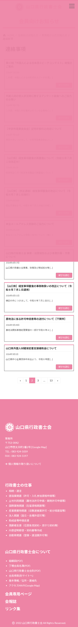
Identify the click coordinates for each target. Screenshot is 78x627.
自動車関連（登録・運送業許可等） (29, 535)
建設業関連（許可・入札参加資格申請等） (33, 495)
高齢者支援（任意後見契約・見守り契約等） (34, 525)
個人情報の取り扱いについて (24, 463)
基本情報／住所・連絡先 (23, 580)
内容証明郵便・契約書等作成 (25, 530)
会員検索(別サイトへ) (21, 575)
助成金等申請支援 (19, 520)
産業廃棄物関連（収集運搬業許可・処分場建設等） (38, 510)
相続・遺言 (15, 490)
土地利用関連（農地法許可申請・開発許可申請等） (38, 500)
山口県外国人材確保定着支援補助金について (31, 348)
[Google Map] (39, 447)
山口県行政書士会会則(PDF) (24, 570)
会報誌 (11, 601)
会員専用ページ (18, 594)
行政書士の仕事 (18, 485)
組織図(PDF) (16, 560)
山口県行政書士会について (28, 551)
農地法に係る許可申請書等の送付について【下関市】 (36, 318)
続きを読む (64, 275)
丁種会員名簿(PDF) (19, 565)
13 (51, 381)
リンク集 (12, 608)
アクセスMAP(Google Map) (24, 585)
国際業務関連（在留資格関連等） (28, 505)
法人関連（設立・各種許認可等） (28, 515)
